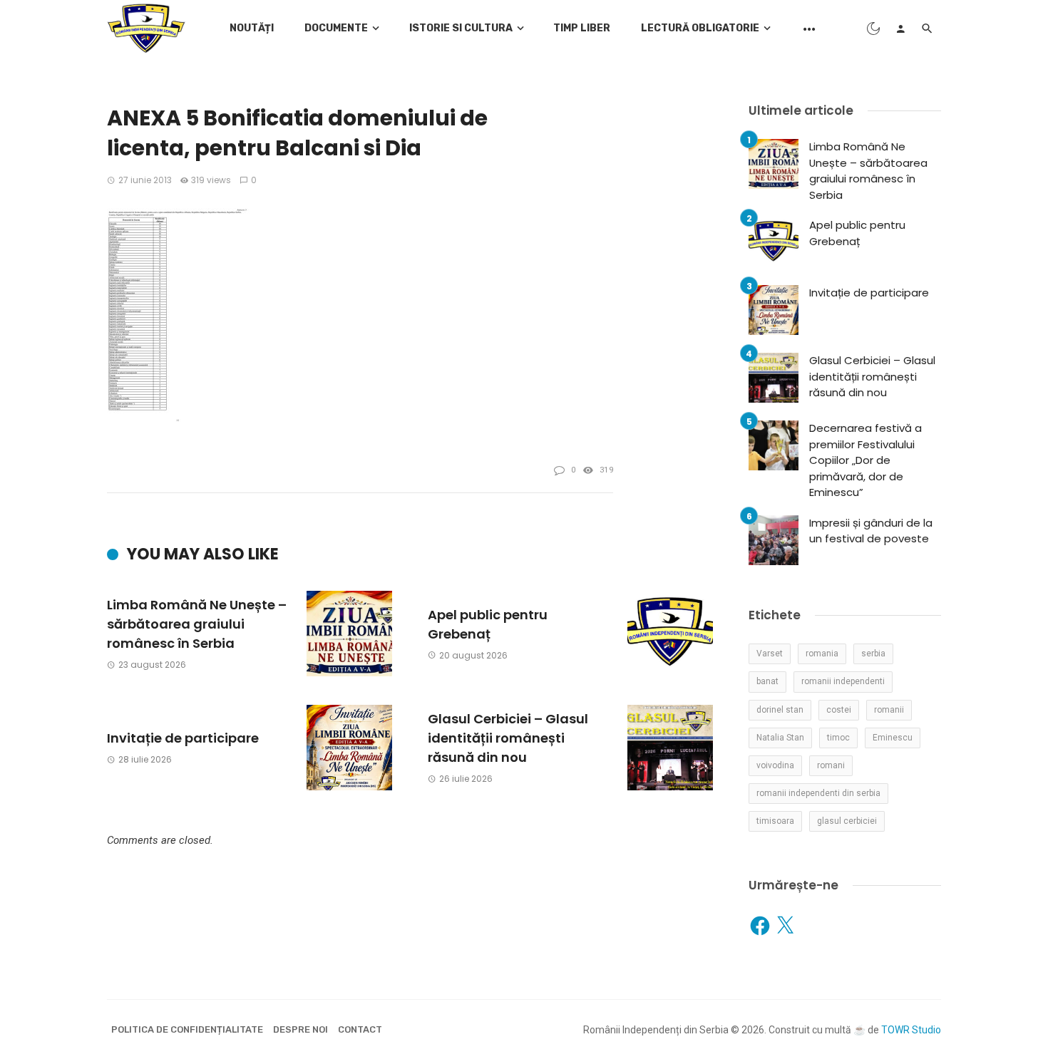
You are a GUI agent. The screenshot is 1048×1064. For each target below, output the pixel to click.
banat (767, 681)
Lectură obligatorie (700, 28)
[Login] (900, 28)
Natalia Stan (780, 738)
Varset (769, 653)
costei (838, 710)
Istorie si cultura (461, 28)
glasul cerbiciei (847, 821)
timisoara (775, 821)
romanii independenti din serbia (818, 793)
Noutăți (252, 28)
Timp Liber (581, 28)
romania (822, 653)
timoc (838, 738)
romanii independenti (843, 681)
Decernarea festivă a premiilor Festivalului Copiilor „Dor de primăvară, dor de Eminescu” (865, 460)
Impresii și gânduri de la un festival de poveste (871, 531)
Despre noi (300, 1029)
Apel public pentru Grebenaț (488, 624)
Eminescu (893, 738)
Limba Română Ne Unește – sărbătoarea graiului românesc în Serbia (197, 624)
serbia (873, 653)
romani (831, 765)
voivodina (775, 765)
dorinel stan (779, 710)
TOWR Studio (911, 1029)
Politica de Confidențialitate (187, 1029)
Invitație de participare (183, 738)
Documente (336, 28)
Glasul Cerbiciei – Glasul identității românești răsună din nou (508, 738)
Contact (360, 1029)
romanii (889, 710)
